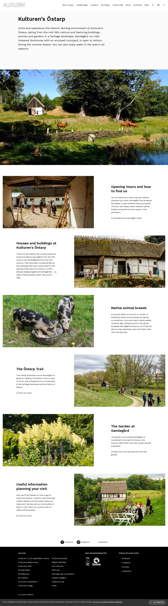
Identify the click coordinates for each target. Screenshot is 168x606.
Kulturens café (24, 566)
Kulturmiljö (118, 5)
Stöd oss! (56, 570)
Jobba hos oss (58, 582)
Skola (128, 5)
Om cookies (22, 594)
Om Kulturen (57, 566)
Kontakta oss (23, 574)
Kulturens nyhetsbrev (27, 582)
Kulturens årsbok (59, 558)
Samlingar (105, 5)
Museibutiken (24, 570)
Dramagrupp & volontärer (63, 574)
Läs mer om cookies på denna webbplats (107, 602)
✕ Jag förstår (157, 602)
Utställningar (82, 5)
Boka (147, 5)
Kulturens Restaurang (28, 562)
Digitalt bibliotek (59, 562)
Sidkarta (30, 594)
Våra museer (68, 5)
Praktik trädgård (59, 578)
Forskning (137, 5)
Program (94, 5)
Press (54, 586)
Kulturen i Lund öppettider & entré (33, 558)
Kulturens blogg (25, 586)
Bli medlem (23, 578)
